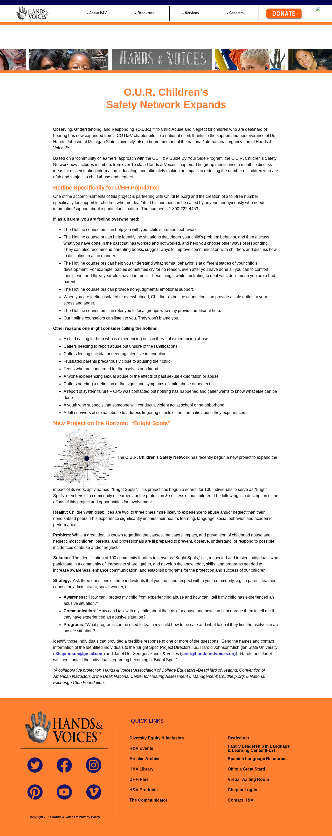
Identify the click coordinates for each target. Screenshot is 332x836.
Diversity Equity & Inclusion (157, 738)
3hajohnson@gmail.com (78, 653)
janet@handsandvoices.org (208, 653)
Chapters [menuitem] (236, 13)
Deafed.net (238, 738)
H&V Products (143, 790)
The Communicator (148, 800)
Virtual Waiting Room (248, 779)
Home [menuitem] (58, 13)
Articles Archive (145, 759)
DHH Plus (139, 779)
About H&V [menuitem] (98, 13)
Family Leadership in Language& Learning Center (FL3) (259, 748)
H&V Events (141, 748)
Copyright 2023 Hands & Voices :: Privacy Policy (64, 817)
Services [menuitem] (192, 13)
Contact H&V (240, 800)
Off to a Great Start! (246, 769)
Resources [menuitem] (145, 13)
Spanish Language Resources (258, 759)
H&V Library (141, 769)
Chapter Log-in (242, 790)
